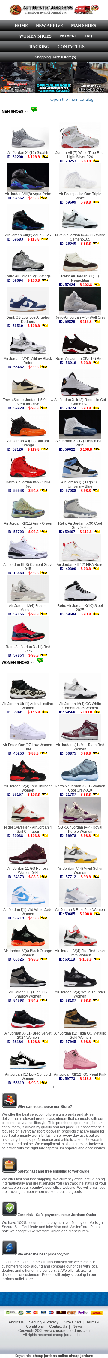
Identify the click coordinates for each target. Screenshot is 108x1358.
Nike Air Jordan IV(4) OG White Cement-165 (80, 237)
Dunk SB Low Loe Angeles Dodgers (28, 319)
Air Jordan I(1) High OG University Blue (80, 484)
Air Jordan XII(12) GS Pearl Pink (80, 1074)
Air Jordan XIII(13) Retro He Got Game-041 (80, 402)
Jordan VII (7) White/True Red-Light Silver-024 (80, 155)
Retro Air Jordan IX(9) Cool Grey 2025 (80, 525)
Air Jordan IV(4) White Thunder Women (80, 994)
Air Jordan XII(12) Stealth (28, 153)
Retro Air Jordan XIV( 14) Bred (80, 359)
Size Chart (72, 1322)
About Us (16, 1322)
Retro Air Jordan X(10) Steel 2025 (80, 608)
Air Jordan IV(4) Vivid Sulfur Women (80, 870)
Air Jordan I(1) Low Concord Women (28, 1076)
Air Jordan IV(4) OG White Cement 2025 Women (80, 706)
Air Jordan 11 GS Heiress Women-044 (28, 870)
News (77, 1326)
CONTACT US (71, 46)
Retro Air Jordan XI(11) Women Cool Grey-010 (80, 788)
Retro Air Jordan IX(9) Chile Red (28, 484)
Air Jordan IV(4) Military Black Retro (28, 361)
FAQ (88, 36)
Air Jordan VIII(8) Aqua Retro (28, 194)
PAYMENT (68, 36)
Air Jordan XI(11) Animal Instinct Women (28, 706)
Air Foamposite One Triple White (80, 196)
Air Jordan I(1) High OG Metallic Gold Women (80, 1035)
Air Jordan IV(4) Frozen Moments (28, 608)
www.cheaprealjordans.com (67, 1331)
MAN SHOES (83, 25)
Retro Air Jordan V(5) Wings (28, 276)
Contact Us (58, 1326)
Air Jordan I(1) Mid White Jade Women (27, 912)
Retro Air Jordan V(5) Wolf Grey (80, 317)
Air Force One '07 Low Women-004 (28, 747)
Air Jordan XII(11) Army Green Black (28, 525)
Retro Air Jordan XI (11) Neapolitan (80, 278)
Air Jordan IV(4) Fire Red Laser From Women (80, 953)
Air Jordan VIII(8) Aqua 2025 (28, 235)
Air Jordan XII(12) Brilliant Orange (28, 443)
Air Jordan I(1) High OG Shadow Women (28, 994)
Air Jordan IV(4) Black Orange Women (28, 953)
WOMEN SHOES (35, 36)
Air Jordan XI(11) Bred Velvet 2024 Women (27, 1035)
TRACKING (38, 46)
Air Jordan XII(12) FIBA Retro (80, 565)
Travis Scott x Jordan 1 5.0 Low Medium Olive (28, 402)
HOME (21, 25)
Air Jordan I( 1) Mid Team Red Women (80, 747)
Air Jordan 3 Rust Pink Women (80, 910)
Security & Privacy (43, 1322)
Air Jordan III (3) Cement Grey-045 (28, 567)
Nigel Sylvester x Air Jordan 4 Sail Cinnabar (28, 829)
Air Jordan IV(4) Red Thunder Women (28, 788)
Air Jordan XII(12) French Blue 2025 (80, 443)
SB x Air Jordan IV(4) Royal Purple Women (80, 829)
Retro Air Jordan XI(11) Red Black (28, 649)
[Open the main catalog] (101, 99)
